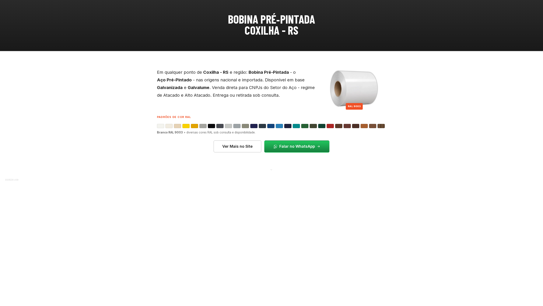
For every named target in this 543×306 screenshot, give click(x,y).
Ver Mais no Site (237, 146)
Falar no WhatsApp (297, 146)
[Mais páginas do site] (271, 169)
